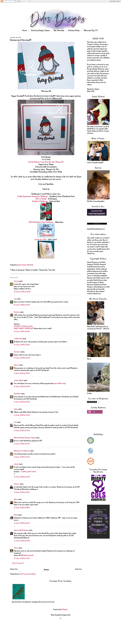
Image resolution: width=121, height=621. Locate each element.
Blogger (65, 609)
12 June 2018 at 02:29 (22, 431)
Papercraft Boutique (21, 530)
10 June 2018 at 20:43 (22, 358)
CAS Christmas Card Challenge (41, 222)
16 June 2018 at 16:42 (22, 523)
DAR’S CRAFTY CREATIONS (23, 328)
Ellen (16, 499)
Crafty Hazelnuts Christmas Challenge (32, 196)
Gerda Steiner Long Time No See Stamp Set (46, 162)
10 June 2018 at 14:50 (22, 331)
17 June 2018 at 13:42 (22, 558)
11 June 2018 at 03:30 (22, 386)
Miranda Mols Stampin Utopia (25, 438)
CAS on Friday (41, 199)
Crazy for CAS (40, 239)
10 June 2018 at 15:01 (22, 345)
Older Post (78, 569)
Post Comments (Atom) (28, 574)
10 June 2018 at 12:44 (22, 305)
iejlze (16, 409)
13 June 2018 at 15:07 (22, 492)
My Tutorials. (59, 30)
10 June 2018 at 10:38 (22, 292)
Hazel (16, 515)
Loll (15, 422)
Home (24, 30)
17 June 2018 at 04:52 (22, 541)
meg (15, 299)
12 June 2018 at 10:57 (22, 444)
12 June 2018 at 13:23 (22, 457)
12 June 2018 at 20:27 (22, 477)
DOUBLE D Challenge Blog (23, 326)
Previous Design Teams (40, 30)
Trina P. (16, 484)
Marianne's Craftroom (22, 451)
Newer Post (14, 569)
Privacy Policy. (74, 30)
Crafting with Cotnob (28, 472)
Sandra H (17, 352)
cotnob (16, 464)
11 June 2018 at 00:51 (22, 373)
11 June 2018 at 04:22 (22, 402)
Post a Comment (18, 563)
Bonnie (16, 365)
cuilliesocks (18, 339)
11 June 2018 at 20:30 (22, 415)
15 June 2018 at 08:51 (22, 508)
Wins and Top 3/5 (91, 30)
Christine (17, 394)
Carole (16, 281)
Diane (16, 548)
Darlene (17, 312)
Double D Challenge (40, 201)
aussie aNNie (18, 380)
